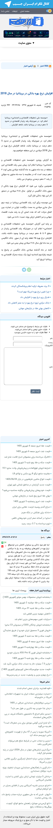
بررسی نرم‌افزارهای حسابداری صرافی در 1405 (30, 703)
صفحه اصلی (24, 11)
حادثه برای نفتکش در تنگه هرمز (35, 512)
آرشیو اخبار (29, 66)
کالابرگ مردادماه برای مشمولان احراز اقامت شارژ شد (27, 457)
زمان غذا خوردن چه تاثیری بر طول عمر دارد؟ (30, 708)
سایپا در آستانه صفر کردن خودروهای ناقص (31, 518)
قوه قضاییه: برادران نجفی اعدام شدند (33, 688)
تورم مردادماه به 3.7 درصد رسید (35, 523)
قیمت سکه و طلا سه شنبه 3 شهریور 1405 (31, 636)
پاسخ (43, 537)
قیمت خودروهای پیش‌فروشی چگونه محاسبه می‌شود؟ (26, 490)
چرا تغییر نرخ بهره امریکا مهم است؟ (33, 291)
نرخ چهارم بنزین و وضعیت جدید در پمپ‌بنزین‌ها (28, 675)
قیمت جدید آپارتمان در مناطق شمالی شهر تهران (28, 484)
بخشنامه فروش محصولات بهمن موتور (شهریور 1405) (26, 597)
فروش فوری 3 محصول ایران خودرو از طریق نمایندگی (26, 630)
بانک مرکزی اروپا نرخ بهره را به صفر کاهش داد (28, 303)
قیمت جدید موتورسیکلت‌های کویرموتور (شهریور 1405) (25, 669)
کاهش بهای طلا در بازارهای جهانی (34, 308)
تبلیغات (14, 11)
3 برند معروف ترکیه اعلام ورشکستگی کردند (30, 286)
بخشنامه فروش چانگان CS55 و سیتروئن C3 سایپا (27, 625)
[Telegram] (24, 271)
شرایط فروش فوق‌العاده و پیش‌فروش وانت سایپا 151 (26, 468)
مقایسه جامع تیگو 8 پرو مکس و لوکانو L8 (31, 473)
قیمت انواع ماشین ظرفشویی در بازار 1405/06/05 (27, 479)
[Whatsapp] (29, 271)
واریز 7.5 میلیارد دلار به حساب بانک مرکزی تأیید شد (26, 663)
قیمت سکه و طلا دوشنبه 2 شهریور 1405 (32, 602)
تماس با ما (5, 11)
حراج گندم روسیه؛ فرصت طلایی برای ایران (31, 507)
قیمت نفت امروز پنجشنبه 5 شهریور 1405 (31, 501)
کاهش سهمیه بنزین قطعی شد (36, 613)
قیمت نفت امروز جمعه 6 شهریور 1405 (33, 451)
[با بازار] (26, 34)
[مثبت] (2, 542)
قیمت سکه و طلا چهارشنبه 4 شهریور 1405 (31, 647)
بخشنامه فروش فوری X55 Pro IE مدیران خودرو (28, 652)
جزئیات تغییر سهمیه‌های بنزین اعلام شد (32, 619)
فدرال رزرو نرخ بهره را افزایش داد (34, 297)
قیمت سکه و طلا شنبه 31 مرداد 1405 (33, 608)
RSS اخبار (44, 66)
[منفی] (2, 546)
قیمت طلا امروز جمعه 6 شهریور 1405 (33, 446)
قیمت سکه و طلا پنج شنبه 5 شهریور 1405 (31, 462)
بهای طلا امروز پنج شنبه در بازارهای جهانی (31, 496)
